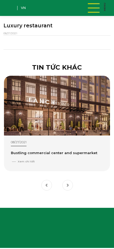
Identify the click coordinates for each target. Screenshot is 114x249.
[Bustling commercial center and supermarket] (57, 106)
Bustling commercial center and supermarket (54, 153)
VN (23, 8)
